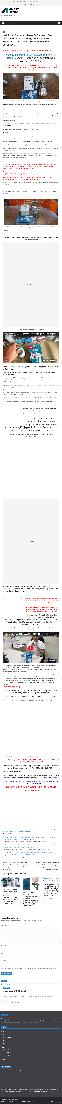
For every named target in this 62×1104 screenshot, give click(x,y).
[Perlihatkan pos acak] (59, 23)
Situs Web (4, 960)
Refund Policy (6, 1056)
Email (3, 953)
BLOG (13, 23)
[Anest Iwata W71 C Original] (31, 984)
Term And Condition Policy (10, 1052)
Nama (3, 946)
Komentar (4, 925)
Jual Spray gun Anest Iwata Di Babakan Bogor (31, 56)
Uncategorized (6, 987)
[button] (15, 23)
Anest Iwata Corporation (7, 1089)
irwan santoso (14, 994)
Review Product (7, 1037)
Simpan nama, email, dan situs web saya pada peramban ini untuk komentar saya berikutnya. (29, 968)
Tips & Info (5, 1040)
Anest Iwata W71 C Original (14, 991)
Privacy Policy (6, 1049)
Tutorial (5, 1043)
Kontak (28, 23)
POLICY (20, 23)
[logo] (3, 1019)
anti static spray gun (32, 1)
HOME (7, 23)
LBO (4, 31)
